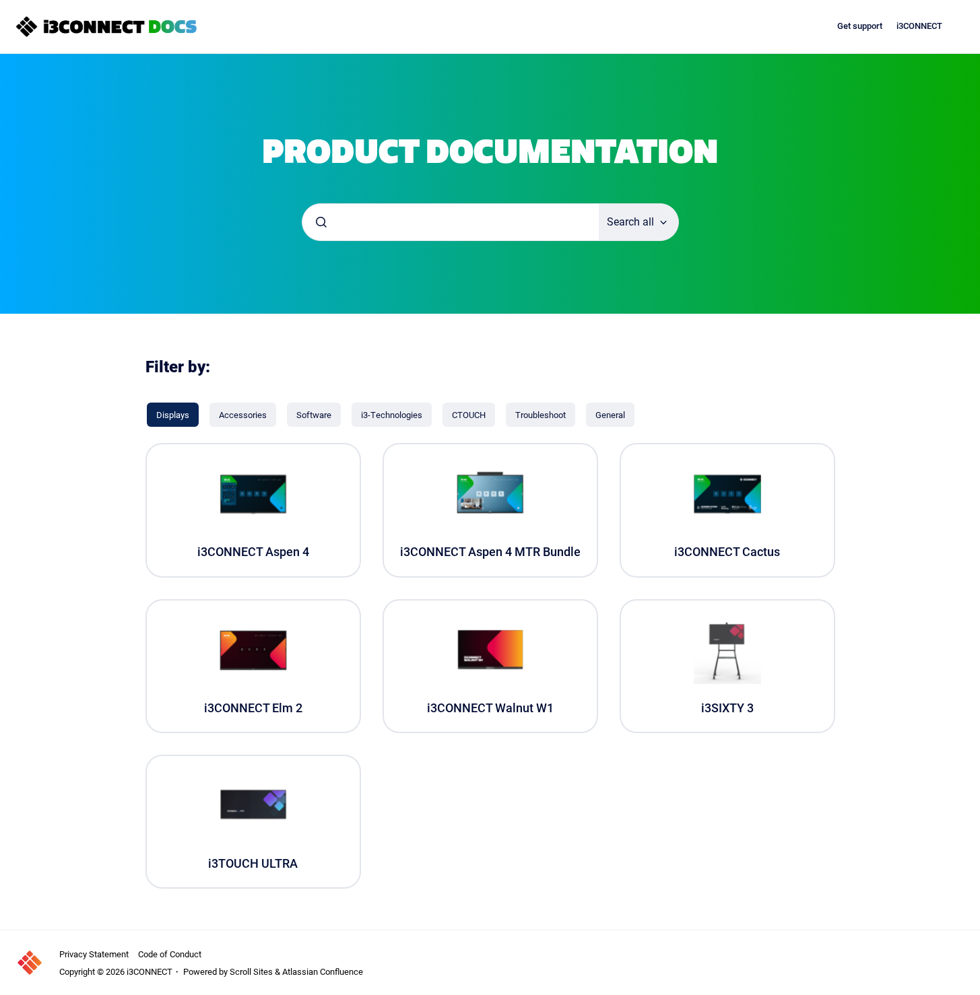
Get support (859, 26)
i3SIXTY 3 (727, 708)
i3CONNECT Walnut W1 (490, 708)
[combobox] (450, 222)
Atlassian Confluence (322, 971)
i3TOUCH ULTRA (253, 863)
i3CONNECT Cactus (727, 552)
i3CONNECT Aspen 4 (253, 552)
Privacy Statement (94, 954)
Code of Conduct (169, 954)
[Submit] (321, 222)
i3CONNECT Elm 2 (253, 708)
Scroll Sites (251, 971)
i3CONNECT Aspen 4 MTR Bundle (490, 552)
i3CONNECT (919, 26)
